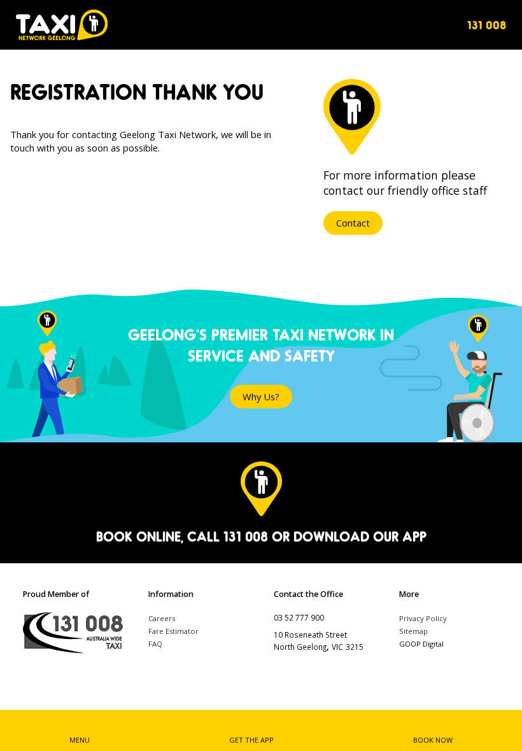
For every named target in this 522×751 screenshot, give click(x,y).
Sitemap (413, 631)
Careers (161, 618)
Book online (138, 536)
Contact (353, 222)
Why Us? (261, 396)
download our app (360, 536)
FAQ (155, 644)
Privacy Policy (423, 618)
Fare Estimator (173, 631)
